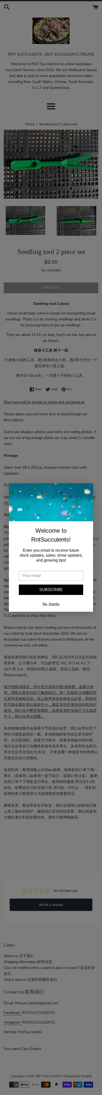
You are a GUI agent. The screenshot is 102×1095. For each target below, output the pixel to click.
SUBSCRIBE (51, 590)
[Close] (86, 491)
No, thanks (51, 604)
